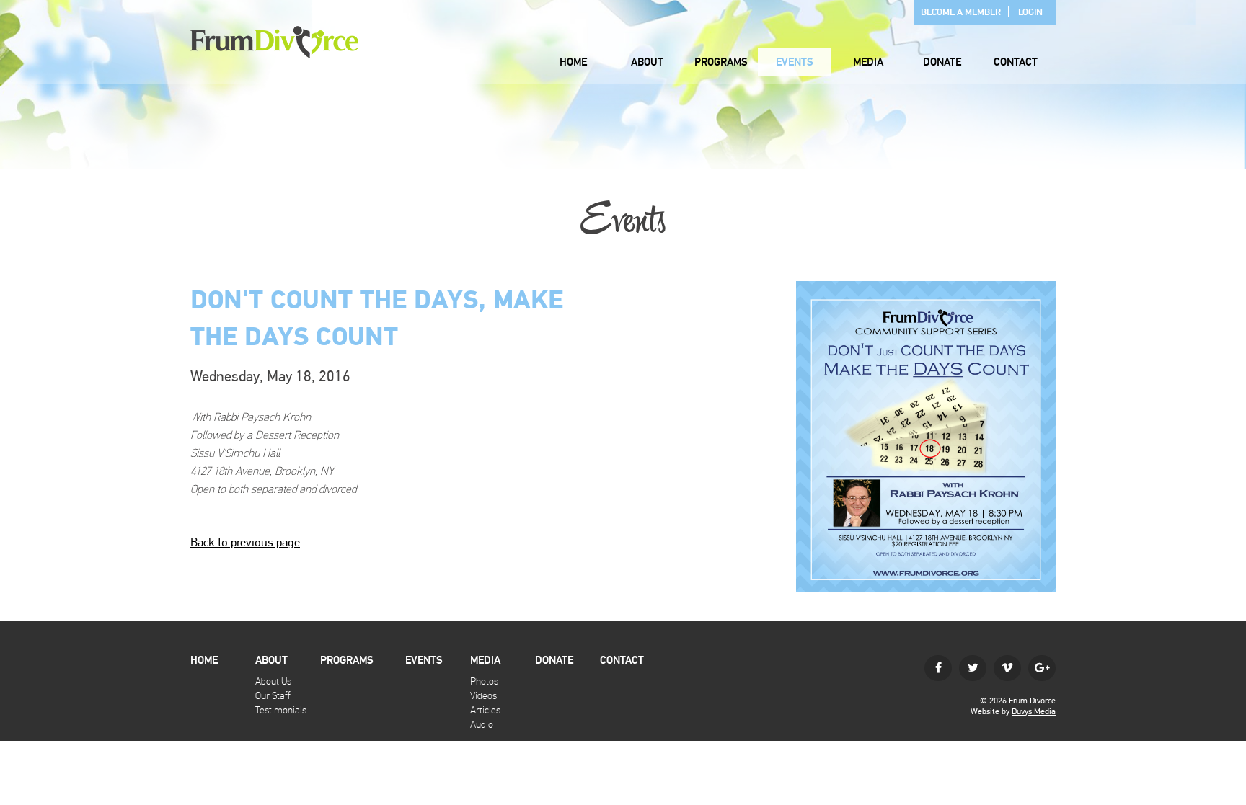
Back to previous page (245, 542)
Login (1030, 12)
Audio (481, 725)
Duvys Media (1034, 711)
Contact (1016, 62)
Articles (485, 710)
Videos (483, 696)
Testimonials (280, 710)
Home (573, 62)
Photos (484, 681)
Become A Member (961, 12)
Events (794, 62)
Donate (942, 62)
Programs (721, 62)
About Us (273, 681)
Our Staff (273, 696)
